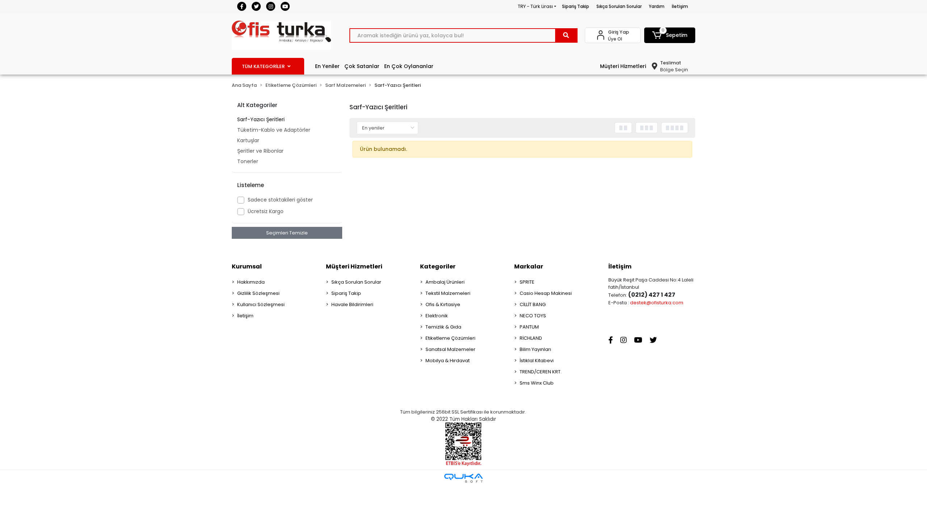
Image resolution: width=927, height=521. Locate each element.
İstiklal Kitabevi (537, 360)
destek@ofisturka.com (656, 302)
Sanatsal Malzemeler (450, 349)
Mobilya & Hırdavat (447, 360)
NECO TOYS (533, 315)
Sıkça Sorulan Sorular (619, 6)
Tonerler (247, 161)
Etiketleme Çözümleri (450, 338)
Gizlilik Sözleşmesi (258, 293)
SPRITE (527, 282)
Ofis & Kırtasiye (442, 304)
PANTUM (529, 326)
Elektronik (436, 315)
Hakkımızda (251, 282)
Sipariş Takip (575, 6)
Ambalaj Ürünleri (445, 282)
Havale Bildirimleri (352, 304)
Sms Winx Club (537, 383)
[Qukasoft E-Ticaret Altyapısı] (463, 478)
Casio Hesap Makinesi (546, 293)
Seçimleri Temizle (287, 232)
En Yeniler (327, 66)
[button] (670, 35)
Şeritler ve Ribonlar (260, 150)
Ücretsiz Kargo (266, 211)
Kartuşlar (248, 140)
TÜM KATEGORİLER (263, 66)
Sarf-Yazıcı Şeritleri (261, 119)
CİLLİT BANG (533, 304)
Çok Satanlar (361, 66)
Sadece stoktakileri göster (280, 199)
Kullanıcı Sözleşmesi (261, 304)
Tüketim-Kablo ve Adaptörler (273, 130)
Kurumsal (247, 266)
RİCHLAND (531, 338)
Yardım (656, 6)
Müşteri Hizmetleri (623, 66)
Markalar (528, 266)
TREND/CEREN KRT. (541, 371)
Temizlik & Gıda (443, 326)
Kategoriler (438, 266)
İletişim (680, 6)
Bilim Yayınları (535, 349)
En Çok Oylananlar (408, 66)
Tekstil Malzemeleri (447, 293)
